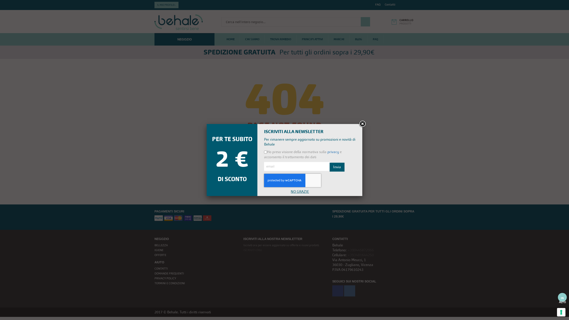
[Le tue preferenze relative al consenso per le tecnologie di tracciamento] (561, 312)
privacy (333, 152)
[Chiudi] (362, 124)
